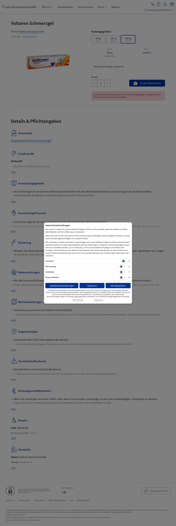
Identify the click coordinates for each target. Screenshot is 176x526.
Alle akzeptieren (118, 285)
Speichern (92, 285)
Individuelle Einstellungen (62, 285)
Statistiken (49, 272)
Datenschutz (78, 300)
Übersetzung (50, 266)
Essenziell (49, 261)
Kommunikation (52, 277)
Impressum (98, 300)
